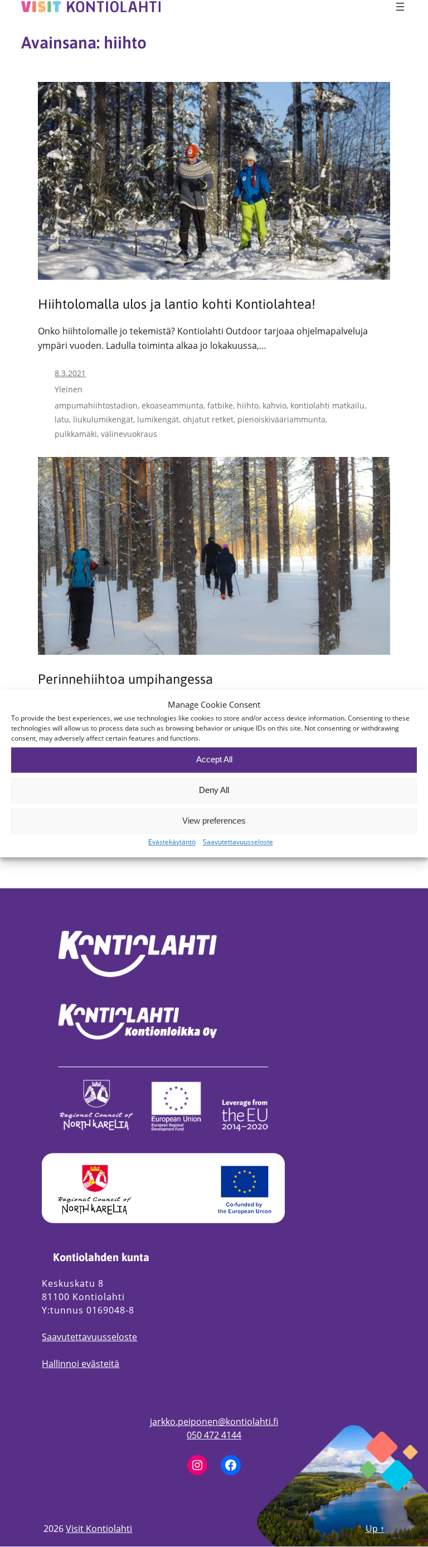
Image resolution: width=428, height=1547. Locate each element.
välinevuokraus (129, 434)
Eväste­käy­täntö (172, 842)
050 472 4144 (214, 1435)
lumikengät (158, 419)
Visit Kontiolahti (99, 1528)
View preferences (214, 821)
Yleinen (68, 389)
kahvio (274, 405)
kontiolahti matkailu (327, 405)
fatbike (220, 405)
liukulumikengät (103, 419)
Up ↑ (375, 1528)
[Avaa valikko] (400, 6)
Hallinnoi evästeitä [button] (80, 1364)
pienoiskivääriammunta (281, 419)
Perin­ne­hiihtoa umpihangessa (125, 679)
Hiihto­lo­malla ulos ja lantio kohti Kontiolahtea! (176, 304)
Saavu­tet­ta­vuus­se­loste (238, 842)
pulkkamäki (76, 434)
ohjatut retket (208, 419)
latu (62, 419)
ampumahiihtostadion (96, 405)
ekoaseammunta (172, 405)
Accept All (214, 760)
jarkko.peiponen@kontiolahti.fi (214, 1421)
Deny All (214, 790)
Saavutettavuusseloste (89, 1337)
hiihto (248, 405)
